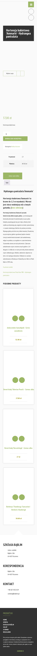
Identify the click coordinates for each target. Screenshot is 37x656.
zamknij (20, 651)
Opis (7, 183)
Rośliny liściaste (15, 146)
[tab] (7, 182)
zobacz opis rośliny (14, 176)
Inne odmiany (17, 207)
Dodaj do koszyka (13, 138)
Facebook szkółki (8, 267)
